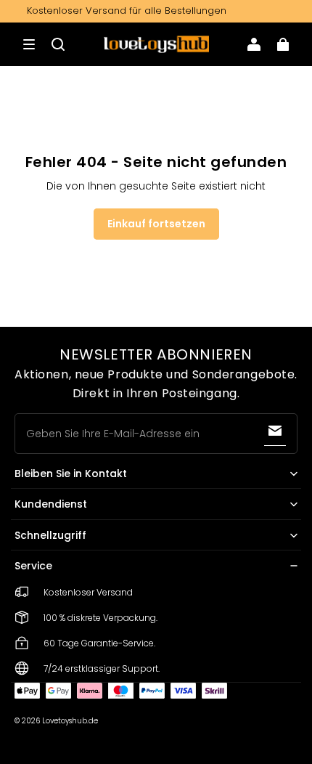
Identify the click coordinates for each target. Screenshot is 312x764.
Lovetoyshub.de (70, 720)
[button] (29, 44)
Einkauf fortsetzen (156, 223)
